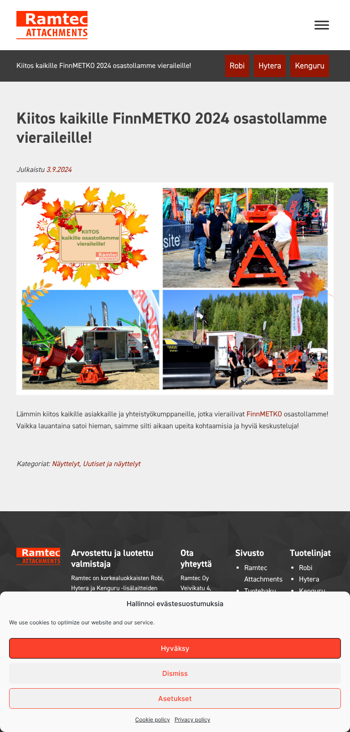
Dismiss (175, 673)
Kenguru (309, 65)
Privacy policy (192, 719)
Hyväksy (175, 648)
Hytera (269, 65)
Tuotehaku (260, 591)
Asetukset (175, 698)
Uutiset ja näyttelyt (111, 464)
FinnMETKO (264, 414)
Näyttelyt (65, 464)
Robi (237, 65)
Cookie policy (152, 719)
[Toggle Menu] (321, 25)
